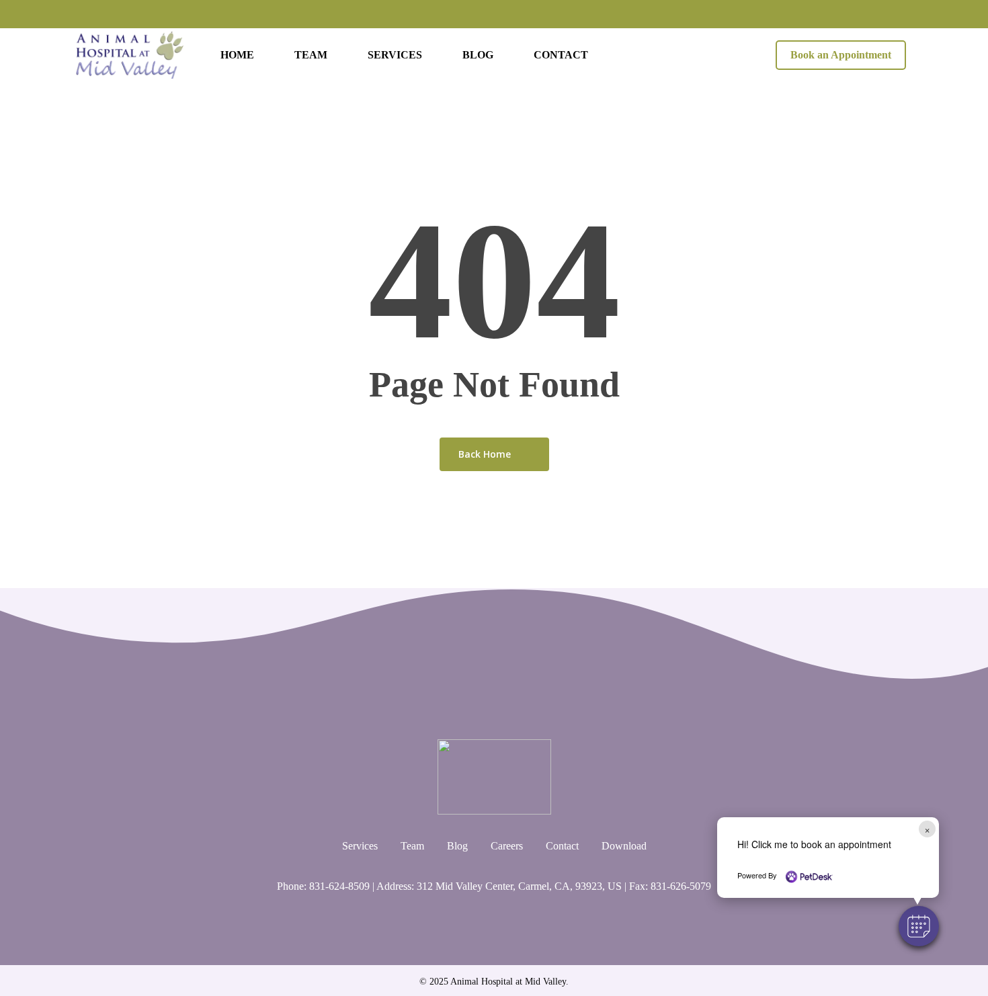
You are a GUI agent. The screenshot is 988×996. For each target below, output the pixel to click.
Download (624, 846)
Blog (457, 846)
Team (412, 846)
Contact (562, 846)
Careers (507, 846)
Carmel (533, 886)
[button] (919, 926)
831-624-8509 (339, 886)
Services (360, 846)
